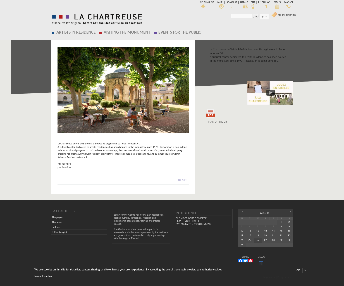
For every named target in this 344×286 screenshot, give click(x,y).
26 (257, 240)
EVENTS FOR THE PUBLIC (179, 32)
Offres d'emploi (59, 232)
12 (257, 230)
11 (250, 230)
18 (250, 235)
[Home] (96, 18)
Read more (182, 179)
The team (56, 222)
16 (289, 230)
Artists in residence (76, 32)
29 (281, 239)
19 (257, 235)
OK (298, 270)
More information (43, 276)
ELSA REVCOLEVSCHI (187, 220)
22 (281, 235)
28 (273, 239)
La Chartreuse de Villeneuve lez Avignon (86, 140)
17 (242, 235)
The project (57, 217)
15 (281, 230)
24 (242, 239)
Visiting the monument (127, 32)
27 (265, 239)
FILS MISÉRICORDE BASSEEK (191, 218)
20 (265, 235)
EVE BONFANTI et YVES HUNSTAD (193, 223)
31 (242, 244)
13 (265, 230)
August (265, 213)
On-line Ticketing (287, 15)
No (305, 270)
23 (289, 235)
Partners (56, 227)
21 (273, 235)
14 (273, 230)
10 (242, 230)
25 (250, 239)
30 (289, 239)
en (263, 16)
